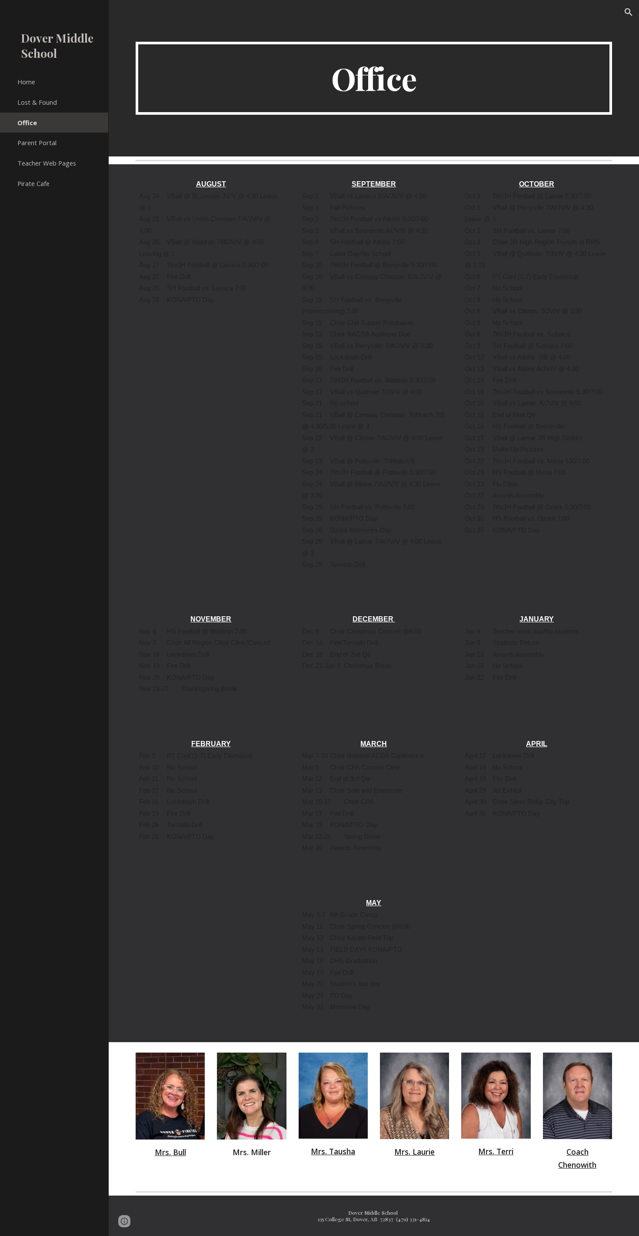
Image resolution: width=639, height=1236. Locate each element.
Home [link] (26, 81)
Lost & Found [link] (37, 102)
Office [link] (27, 122)
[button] (628, 12)
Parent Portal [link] (37, 142)
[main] (374, 78)
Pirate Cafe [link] (33, 183)
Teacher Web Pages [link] (46, 163)
